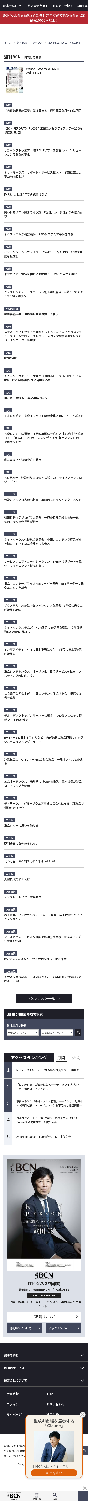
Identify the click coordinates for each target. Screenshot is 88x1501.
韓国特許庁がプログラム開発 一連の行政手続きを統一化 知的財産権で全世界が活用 (42, 519)
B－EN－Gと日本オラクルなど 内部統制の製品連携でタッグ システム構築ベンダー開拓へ (44, 739)
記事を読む (10, 5)
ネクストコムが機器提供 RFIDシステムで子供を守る (38, 234)
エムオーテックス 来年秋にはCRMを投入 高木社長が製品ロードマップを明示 (43, 783)
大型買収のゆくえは (17, 879)
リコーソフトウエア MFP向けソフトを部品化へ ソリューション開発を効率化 (42, 152)
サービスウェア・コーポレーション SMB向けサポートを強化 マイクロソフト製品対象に (43, 563)
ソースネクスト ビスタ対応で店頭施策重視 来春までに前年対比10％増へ (42, 939)
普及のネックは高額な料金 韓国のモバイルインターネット (42, 500)
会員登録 (13, 1394)
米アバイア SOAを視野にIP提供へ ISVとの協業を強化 (40, 274)
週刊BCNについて (20, 1328)
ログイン (13, 1404)
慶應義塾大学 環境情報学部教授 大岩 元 (31, 314)
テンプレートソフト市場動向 (22, 897)
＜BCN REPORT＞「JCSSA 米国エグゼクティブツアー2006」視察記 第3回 (43, 130)
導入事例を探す (38, 5)
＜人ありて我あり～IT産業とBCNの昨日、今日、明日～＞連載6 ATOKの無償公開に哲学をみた (42, 378)
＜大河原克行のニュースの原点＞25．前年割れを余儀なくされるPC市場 (43, 979)
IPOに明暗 (11, 358)
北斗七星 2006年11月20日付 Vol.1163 (29, 861)
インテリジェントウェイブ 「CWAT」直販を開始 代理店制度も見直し (43, 254)
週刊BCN (22, 42)
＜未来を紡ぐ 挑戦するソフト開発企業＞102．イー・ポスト (43, 416)
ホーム (7, 42)
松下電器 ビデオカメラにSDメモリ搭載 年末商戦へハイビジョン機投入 (43, 917)
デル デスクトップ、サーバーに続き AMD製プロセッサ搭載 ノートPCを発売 (43, 717)
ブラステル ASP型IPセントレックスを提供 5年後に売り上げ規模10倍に (43, 607)
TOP (49, 1394)
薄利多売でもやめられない (21, 843)
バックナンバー (58, 1328)
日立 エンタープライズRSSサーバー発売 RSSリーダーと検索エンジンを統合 (44, 585)
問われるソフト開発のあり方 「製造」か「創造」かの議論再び (43, 214)
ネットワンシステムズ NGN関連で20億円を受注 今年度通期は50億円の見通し (43, 629)
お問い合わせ (55, 1404)
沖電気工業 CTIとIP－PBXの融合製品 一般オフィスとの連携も (43, 761)
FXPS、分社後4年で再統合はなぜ (25, 194)
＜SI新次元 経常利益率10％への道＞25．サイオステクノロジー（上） (43, 480)
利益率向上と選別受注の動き (22, 460)
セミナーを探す (63, 5)
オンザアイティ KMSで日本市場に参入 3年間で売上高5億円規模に (43, 651)
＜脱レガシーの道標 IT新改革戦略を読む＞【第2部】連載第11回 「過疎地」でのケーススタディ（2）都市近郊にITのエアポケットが (43, 438)
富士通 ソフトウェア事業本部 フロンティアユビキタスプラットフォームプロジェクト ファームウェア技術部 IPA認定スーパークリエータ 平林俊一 (44, 336)
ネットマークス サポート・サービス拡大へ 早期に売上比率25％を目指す (42, 174)
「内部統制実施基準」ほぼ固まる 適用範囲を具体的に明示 (42, 110)
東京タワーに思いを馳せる (21, 825)
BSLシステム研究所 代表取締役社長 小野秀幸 (35, 959)
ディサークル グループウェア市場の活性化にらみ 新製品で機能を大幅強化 (44, 805)
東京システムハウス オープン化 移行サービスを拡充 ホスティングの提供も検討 (42, 673)
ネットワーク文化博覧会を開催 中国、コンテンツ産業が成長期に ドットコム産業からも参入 (42, 541)
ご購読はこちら (44, 1316)
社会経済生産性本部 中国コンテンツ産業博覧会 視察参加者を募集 (42, 695)
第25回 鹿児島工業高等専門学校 (25, 398)
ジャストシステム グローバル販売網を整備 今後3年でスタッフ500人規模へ (43, 294)
